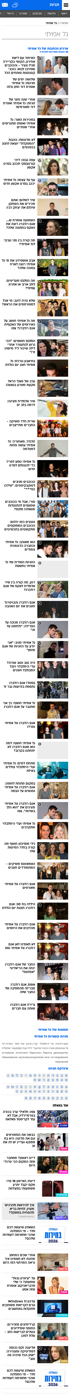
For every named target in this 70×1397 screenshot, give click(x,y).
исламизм (8, 1052)
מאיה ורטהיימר (46, 1048)
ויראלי (10, 13)
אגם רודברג (61, 1043)
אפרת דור (7, 1043)
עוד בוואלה (60, 1105)
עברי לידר (32, 1048)
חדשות (51, 13)
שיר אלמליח (8, 1048)
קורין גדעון (32, 1043)
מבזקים (37, 13)
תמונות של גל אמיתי (53, 1030)
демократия (61, 1052)
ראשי (64, 13)
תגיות (54, 5)
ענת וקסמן (21, 1048)
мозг (47, 1057)
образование (10, 1057)
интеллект (22, 1052)
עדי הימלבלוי (46, 1043)
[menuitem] (51, 14)
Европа (47, 1052)
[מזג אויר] (15, 5)
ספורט (23, 13)
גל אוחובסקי (61, 1048)
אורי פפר (19, 1043)
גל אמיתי (51, 23)
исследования (59, 1057)
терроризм (61, 1061)
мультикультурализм (31, 1057)
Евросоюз (35, 1052)
